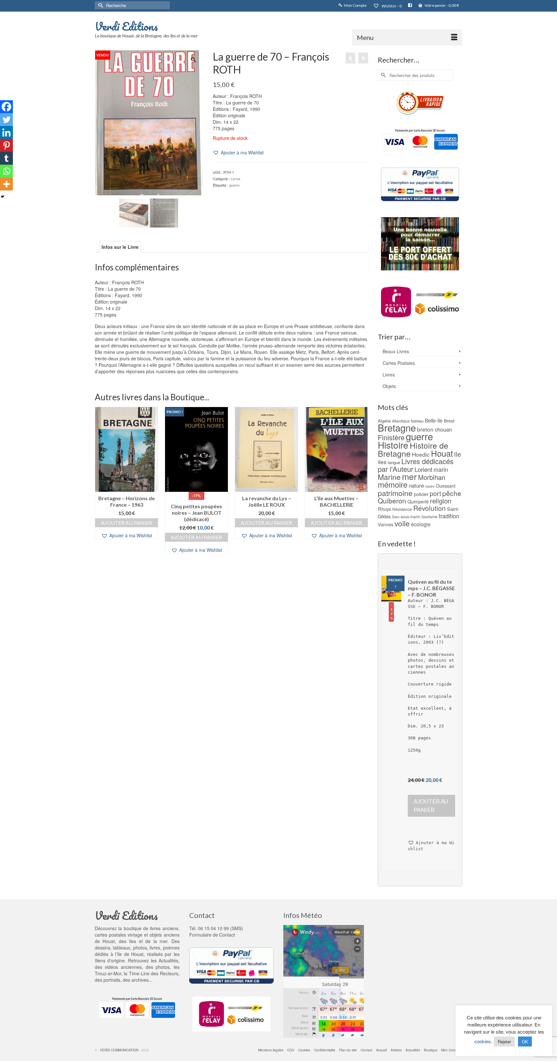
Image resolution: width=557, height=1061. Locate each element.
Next (362, 483)
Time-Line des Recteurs (153, 973)
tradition (449, 515)
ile (457, 454)
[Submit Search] (99, 5)
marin (441, 469)
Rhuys (384, 508)
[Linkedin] (6, 132)
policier (421, 494)
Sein (395, 516)
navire (430, 486)
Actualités (168, 960)
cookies (482, 1041)
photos (163, 967)
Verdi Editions (126, 26)
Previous (100, 483)
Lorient (423, 469)
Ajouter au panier (126, 523)
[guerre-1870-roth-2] (164, 212)
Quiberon (392, 500)
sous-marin (410, 516)
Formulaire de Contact (212, 934)
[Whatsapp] (6, 171)
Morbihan (431, 477)
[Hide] (2, 196)
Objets (389, 386)
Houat (442, 453)
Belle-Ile (434, 420)
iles (382, 462)
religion (440, 500)
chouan (443, 429)
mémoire (392, 484)
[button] (238, 152)
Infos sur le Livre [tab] (120, 247)
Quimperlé (418, 501)
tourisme (429, 516)
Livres (235, 178)
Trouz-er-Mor (108, 973)
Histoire (393, 444)
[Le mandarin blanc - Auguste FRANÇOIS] (363, 58)
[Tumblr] (6, 158)
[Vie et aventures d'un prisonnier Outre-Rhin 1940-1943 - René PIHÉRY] (350, 58)
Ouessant (445, 485)
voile (402, 523)
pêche (451, 493)
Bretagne (397, 427)
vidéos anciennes (123, 967)
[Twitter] (6, 119)
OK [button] (525, 1041)
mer (409, 476)
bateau (417, 421)
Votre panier (441, 5)
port (435, 493)
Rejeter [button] (504, 1041)
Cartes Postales (399, 363)
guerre (234, 185)
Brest (449, 420)
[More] (6, 184)
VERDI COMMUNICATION (119, 1050)
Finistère (391, 437)
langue (394, 462)
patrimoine (395, 493)
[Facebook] (6, 106)
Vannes (385, 524)
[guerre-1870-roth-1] (133, 212)
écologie (421, 524)
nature (416, 485)
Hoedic (421, 454)
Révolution (429, 508)
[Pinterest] (6, 145)
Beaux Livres (396, 351)
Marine (389, 477)
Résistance (402, 509)
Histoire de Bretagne (413, 449)
